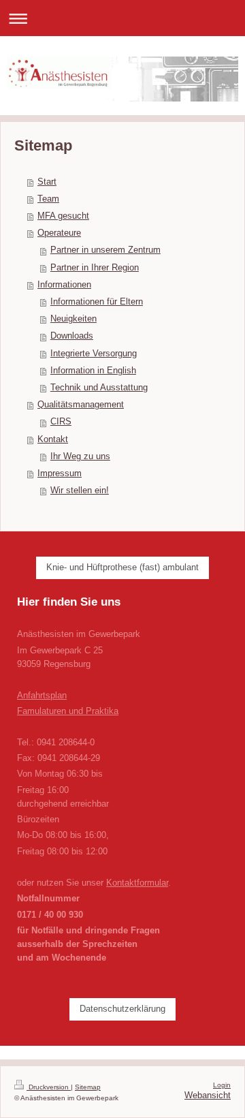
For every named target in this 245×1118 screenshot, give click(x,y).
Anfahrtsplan (42, 695)
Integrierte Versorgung (93, 353)
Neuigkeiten (73, 319)
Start (46, 182)
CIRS (60, 421)
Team (48, 199)
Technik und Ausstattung (99, 387)
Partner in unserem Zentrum (105, 250)
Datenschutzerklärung (122, 1009)
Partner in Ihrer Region (94, 268)
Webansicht (207, 1095)
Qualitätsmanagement (80, 404)
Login (222, 1085)
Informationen (64, 285)
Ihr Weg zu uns (80, 456)
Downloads (71, 336)
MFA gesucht (63, 216)
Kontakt (52, 439)
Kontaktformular (137, 883)
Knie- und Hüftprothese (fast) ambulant (122, 567)
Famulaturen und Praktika (67, 711)
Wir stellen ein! (79, 490)
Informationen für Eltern (96, 302)
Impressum (59, 473)
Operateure (59, 233)
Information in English (93, 370)
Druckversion (49, 1087)
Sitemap (88, 1087)
